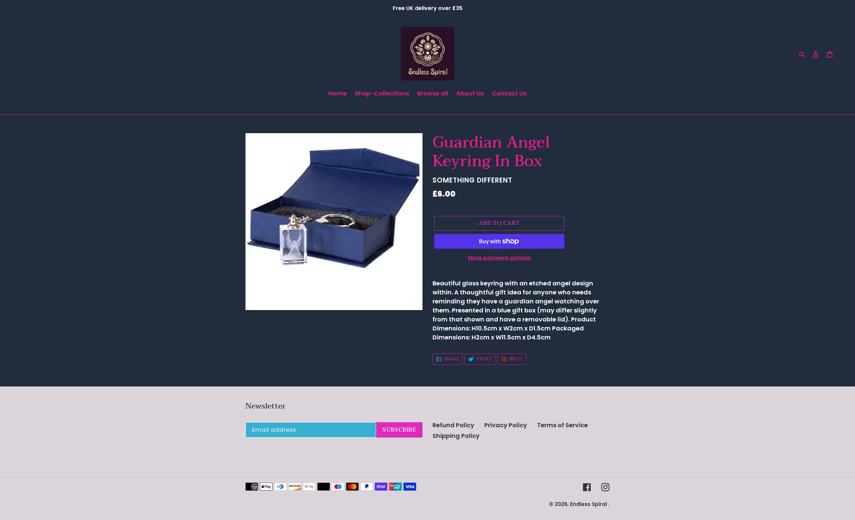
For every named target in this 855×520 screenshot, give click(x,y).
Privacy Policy (505, 425)
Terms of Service (562, 425)
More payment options (499, 258)
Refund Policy (453, 425)
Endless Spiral (588, 504)
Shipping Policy (456, 436)
